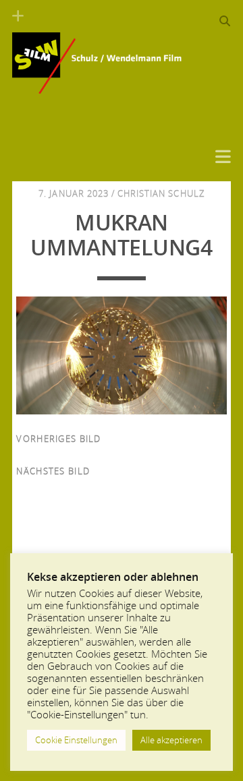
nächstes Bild (53, 471)
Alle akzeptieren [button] (171, 740)
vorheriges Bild (58, 439)
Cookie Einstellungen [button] (76, 740)
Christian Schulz (161, 193)
